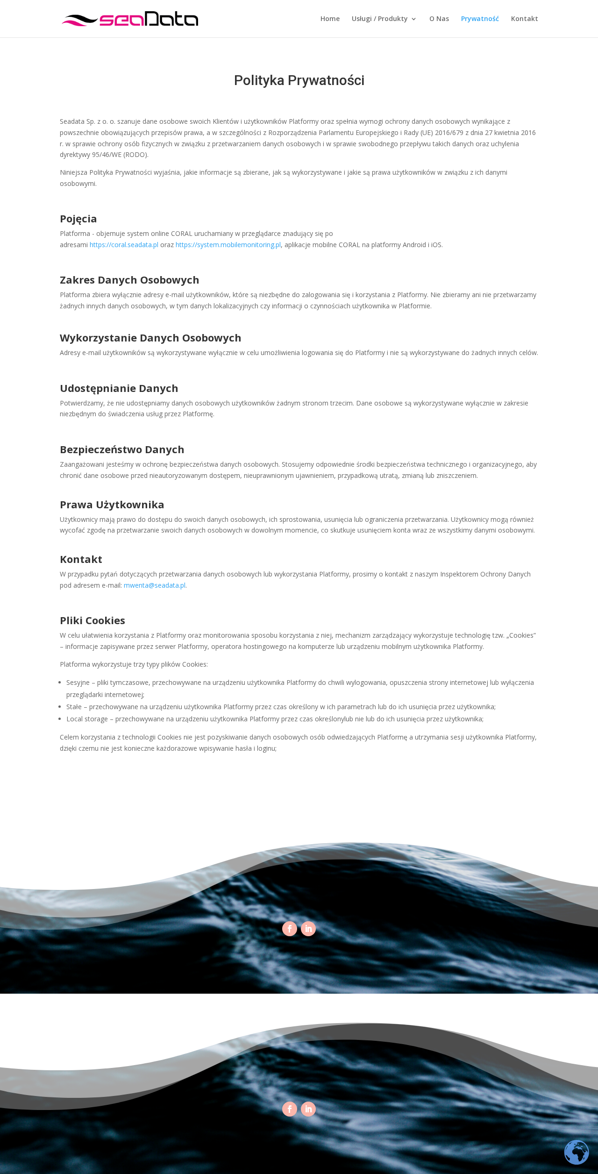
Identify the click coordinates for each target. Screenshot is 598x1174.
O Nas (439, 19)
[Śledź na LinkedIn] (308, 928)
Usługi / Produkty (380, 19)
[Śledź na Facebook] (289, 928)
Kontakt (524, 19)
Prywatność (480, 19)
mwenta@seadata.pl (154, 585)
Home (330, 19)
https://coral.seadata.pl (124, 244)
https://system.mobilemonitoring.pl (228, 244)
